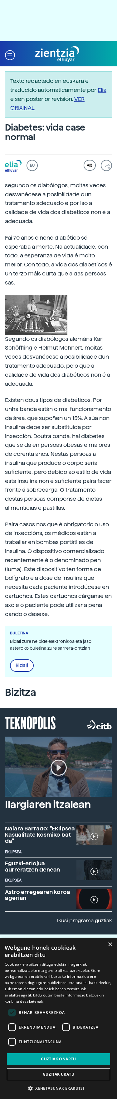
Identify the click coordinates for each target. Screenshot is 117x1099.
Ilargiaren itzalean (48, 804)
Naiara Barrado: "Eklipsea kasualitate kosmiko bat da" (40, 834)
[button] (10, 54)
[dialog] (58, 1018)
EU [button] (32, 165)
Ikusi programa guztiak (84, 921)
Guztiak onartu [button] (58, 1059)
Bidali (22, 665)
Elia (102, 90)
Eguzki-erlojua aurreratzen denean (32, 866)
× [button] (110, 944)
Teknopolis (30, 722)
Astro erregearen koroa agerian (37, 895)
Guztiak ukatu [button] (58, 1074)
